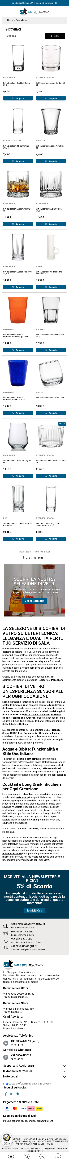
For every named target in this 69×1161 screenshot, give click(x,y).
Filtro (55, 35)
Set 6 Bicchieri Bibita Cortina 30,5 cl (16, 147)
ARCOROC (41, 329)
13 (35, 557)
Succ (42, 557)
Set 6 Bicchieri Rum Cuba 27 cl (50, 397)
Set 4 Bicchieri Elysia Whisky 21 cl (17, 210)
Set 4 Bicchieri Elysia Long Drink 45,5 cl (17, 273)
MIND (38, 1148)
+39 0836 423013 (21, 1055)
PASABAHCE (9, 78)
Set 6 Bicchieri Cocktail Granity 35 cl (50, 335)
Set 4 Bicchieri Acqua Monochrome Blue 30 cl (14, 398)
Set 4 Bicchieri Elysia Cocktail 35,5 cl (49, 210)
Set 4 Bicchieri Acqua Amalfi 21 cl (50, 147)
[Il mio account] (42, 1156)
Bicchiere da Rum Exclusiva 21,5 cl (50, 461)
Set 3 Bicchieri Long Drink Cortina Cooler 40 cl (47, 524)
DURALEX (40, 140)
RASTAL (40, 392)
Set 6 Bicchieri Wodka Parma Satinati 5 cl (49, 273)
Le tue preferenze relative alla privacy (29, 1083)
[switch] (7, 1143)
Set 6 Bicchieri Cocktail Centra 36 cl (16, 84)
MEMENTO (8, 329)
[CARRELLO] (58, 1156)
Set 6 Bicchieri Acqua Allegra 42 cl (17, 461)
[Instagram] (11, 1094)
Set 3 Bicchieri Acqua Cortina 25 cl (50, 84)
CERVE (39, 266)
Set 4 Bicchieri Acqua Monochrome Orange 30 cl (15, 335)
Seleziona (23, 36)
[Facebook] (5, 1094)
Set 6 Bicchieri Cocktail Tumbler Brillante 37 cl (17, 524)
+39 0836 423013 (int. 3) (24, 946)
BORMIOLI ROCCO (45, 78)
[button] (34, 601)
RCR (5, 518)
